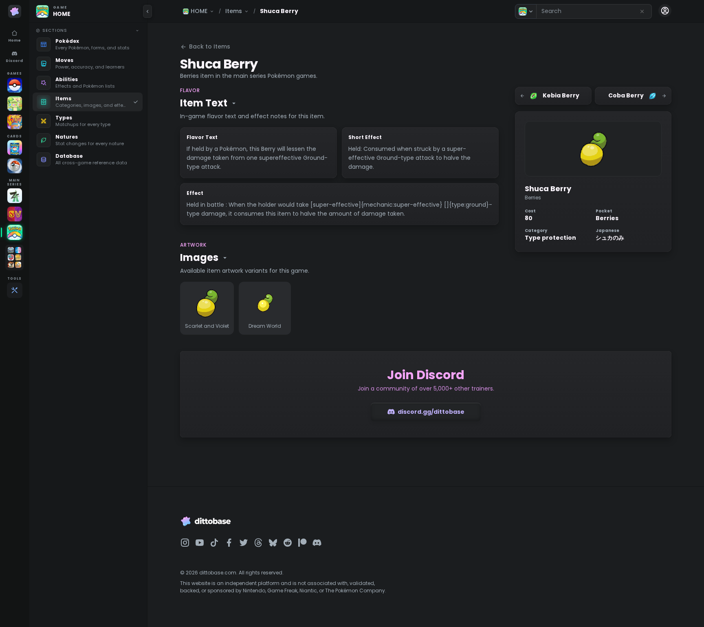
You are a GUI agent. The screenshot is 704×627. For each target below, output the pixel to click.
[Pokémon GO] (14, 85)
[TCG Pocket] (14, 147)
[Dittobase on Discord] (316, 542)
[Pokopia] (14, 103)
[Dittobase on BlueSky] (272, 542)
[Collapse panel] (147, 11)
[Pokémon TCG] (14, 166)
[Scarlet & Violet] (14, 214)
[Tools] (14, 290)
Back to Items (209, 46)
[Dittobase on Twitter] (243, 542)
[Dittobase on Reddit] (287, 542)
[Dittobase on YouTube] (199, 542)
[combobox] (594, 11)
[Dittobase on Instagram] (184, 542)
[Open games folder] (14, 257)
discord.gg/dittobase (431, 412)
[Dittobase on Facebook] (228, 542)
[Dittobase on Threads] (258, 542)
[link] (88, 44)
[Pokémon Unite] (14, 122)
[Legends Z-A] (14, 195)
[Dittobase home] (14, 11)
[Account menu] (664, 10)
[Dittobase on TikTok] (214, 542)
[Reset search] (642, 11)
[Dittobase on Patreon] (302, 542)
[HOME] (14, 232)
